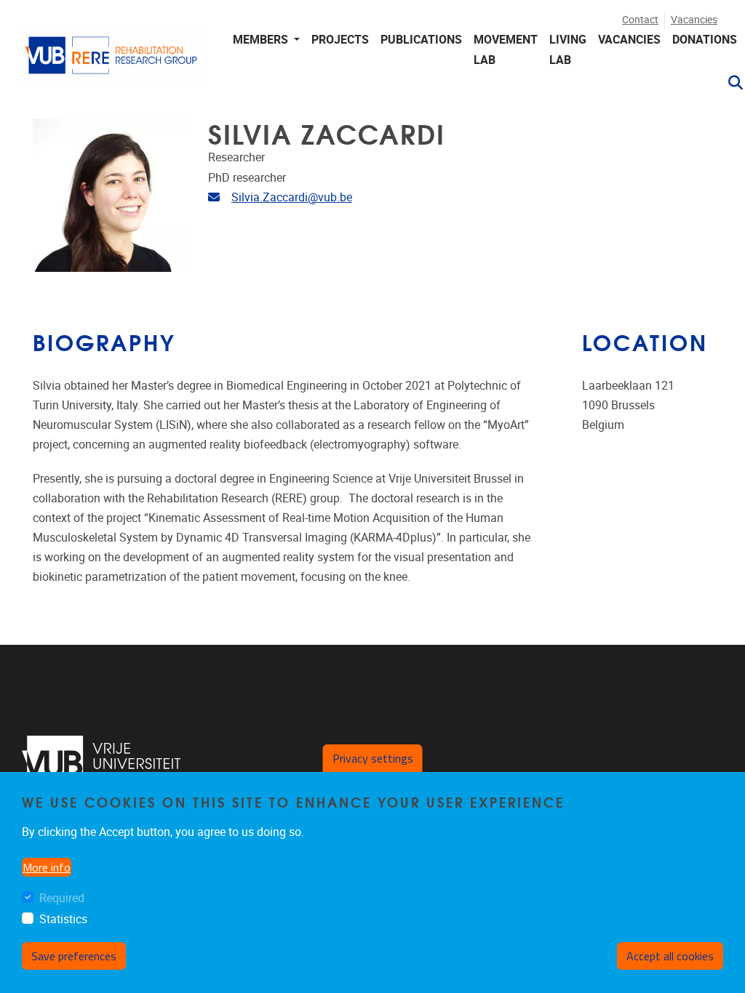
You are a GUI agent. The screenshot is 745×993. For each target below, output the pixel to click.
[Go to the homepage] (113, 62)
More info (47, 867)
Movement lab (506, 49)
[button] (730, 83)
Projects (340, 40)
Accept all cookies (670, 956)
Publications (421, 40)
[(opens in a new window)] (101, 764)
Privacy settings (372, 758)
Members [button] (262, 40)
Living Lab (567, 49)
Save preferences (73, 956)
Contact (640, 20)
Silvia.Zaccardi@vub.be (291, 197)
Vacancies (694, 20)
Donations (704, 40)
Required (61, 898)
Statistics (63, 919)
